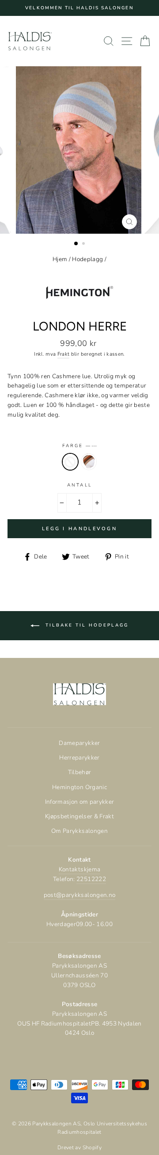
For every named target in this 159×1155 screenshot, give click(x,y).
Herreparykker (79, 757)
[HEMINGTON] (79, 313)
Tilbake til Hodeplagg (86, 625)
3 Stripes (88, 462)
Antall (79, 485)
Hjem (60, 259)
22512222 (91, 879)
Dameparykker (79, 743)
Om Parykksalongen (79, 831)
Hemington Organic (79, 787)
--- (70, 462)
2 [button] (84, 244)
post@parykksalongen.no (79, 895)
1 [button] (76, 244)
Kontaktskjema (79, 869)
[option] (79, 7)
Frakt (63, 353)
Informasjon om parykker (79, 802)
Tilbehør (79, 772)
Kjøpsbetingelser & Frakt (79, 816)
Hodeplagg (87, 259)
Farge (79, 446)
